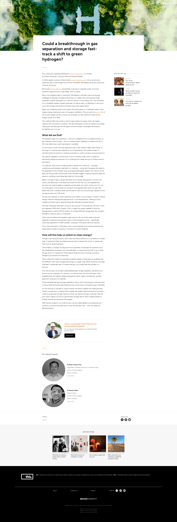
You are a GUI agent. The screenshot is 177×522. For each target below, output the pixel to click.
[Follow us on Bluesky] (125, 420)
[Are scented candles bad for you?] (97, 451)
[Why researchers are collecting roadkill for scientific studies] (116, 451)
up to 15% (99, 112)
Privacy (93, 490)
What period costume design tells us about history (59, 456)
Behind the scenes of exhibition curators (77, 456)
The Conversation (76, 74)
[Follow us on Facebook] (122, 420)
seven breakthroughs (78, 80)
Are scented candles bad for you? (97, 456)
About (55, 490)
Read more (69, 335)
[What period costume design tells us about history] (61, 451)
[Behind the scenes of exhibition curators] (79, 451)
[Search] (153, 3)
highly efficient (56, 89)
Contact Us (74, 490)
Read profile (70, 375)
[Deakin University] (88, 498)
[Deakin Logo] (167, 3)
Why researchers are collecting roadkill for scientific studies (115, 456)
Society (128, 78)
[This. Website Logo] (6, 3)
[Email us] (129, 420)
